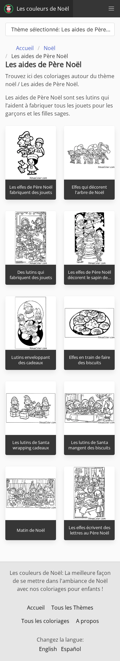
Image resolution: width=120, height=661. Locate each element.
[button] (111, 8)
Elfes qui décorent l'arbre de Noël (89, 190)
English (48, 649)
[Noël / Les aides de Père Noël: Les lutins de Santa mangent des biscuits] (89, 408)
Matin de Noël (31, 530)
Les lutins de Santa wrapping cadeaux (30, 445)
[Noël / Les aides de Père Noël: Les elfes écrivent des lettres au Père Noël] (89, 493)
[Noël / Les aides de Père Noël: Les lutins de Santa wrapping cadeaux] (30, 408)
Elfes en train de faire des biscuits (89, 360)
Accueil (36, 607)
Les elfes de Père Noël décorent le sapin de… (89, 275)
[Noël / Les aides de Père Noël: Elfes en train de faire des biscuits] (89, 323)
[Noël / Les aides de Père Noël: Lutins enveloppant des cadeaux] (30, 323)
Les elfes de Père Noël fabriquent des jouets (30, 190)
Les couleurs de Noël (43, 8)
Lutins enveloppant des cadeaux (30, 360)
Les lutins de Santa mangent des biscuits (89, 445)
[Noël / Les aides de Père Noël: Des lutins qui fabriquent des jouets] (30, 237)
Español (71, 649)
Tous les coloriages (45, 621)
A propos (87, 621)
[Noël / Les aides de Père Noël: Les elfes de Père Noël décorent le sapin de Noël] (89, 237)
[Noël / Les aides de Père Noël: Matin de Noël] (30, 493)
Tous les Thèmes (72, 607)
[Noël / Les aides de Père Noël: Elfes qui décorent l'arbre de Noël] (89, 152)
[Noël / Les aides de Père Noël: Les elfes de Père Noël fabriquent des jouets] (30, 152)
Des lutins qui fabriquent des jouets (31, 275)
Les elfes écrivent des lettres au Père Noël (89, 530)
